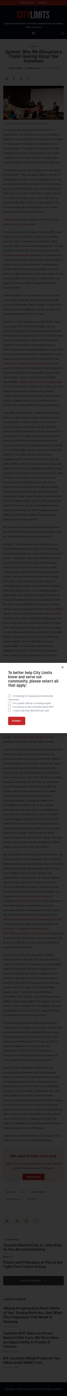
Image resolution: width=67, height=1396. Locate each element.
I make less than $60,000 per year (31, 710)
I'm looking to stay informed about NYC (33, 706)
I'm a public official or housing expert (32, 703)
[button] (62, 667)
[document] (33, 698)
